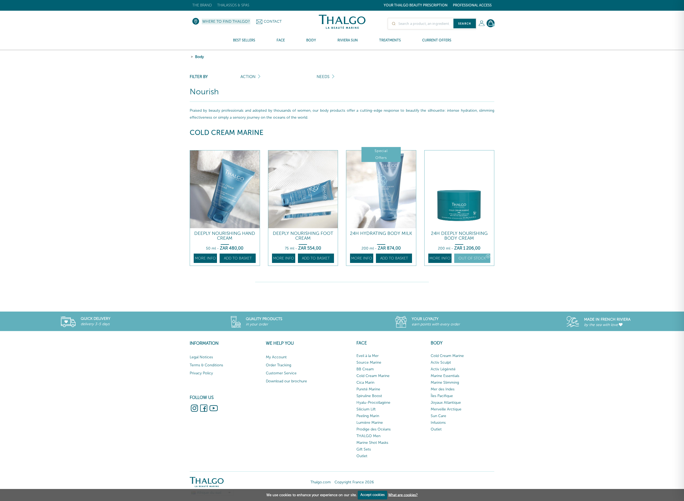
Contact (273, 21)
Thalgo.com (320, 482)
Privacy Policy (201, 373)
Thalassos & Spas (233, 5)
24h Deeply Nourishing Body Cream (459, 236)
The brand (202, 5)
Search (464, 23)
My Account (276, 357)
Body (199, 57)
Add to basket (238, 258)
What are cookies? (403, 495)
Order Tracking (278, 365)
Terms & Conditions (206, 365)
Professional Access (472, 5)
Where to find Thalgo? (226, 21)
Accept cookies (372, 495)
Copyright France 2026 (354, 482)
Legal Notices (201, 357)
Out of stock (472, 258)
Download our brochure (286, 381)
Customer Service (281, 373)
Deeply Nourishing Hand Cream (224, 236)
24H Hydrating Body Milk (381, 233)
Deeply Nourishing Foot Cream (303, 236)
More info (205, 258)
